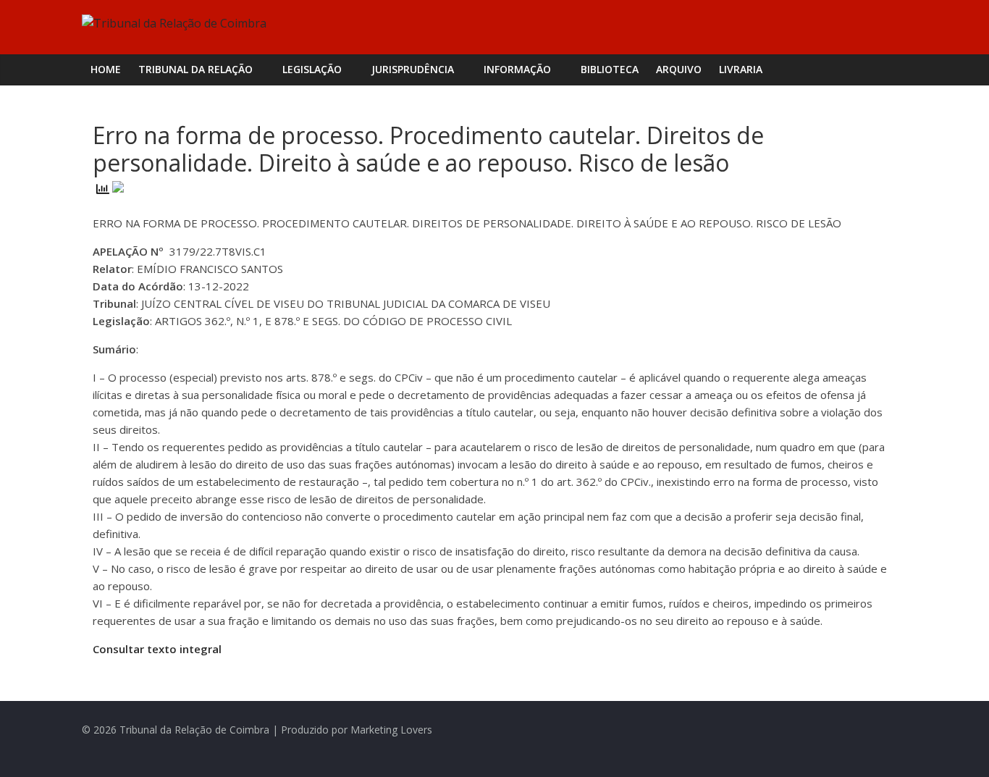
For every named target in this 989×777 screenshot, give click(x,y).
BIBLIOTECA (610, 69)
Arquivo (679, 69)
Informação (517, 69)
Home (106, 69)
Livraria (740, 69)
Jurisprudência (412, 69)
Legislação (312, 69)
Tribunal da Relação (195, 69)
